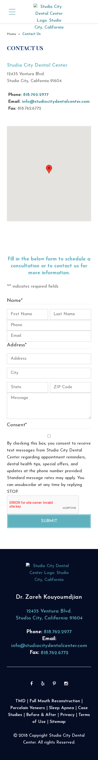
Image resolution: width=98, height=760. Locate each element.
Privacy (67, 715)
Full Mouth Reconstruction (54, 701)
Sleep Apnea (61, 708)
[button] (49, 169)
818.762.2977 (36, 95)
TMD (20, 701)
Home (11, 34)
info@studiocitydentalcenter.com (56, 102)
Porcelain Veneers (27, 708)
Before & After (41, 715)
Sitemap (58, 722)
